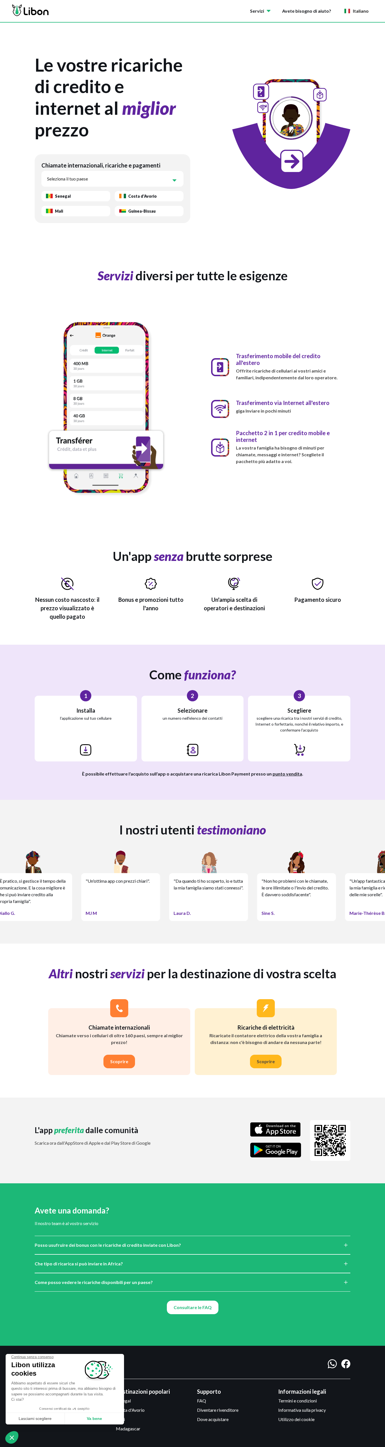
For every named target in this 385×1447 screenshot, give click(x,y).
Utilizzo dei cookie (296, 1419)
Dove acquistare (213, 1419)
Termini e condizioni (297, 1400)
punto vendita (287, 773)
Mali (120, 1419)
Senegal (123, 1400)
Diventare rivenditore (217, 1410)
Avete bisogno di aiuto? (306, 11)
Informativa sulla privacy (302, 1410)
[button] (261, 11)
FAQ (201, 1400)
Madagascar (128, 1428)
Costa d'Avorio (130, 1410)
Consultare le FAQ (193, 1307)
